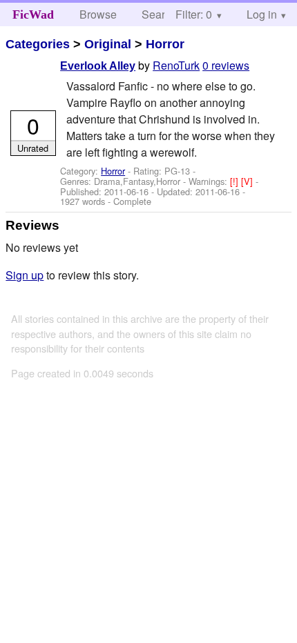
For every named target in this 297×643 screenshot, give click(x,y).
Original (107, 44)
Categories (38, 44)
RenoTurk (176, 65)
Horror (165, 44)
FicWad (33, 14)
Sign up (25, 275)
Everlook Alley (97, 66)
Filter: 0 (193, 14)
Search (159, 14)
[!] (235, 181)
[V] (248, 181)
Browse (98, 14)
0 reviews (225, 65)
